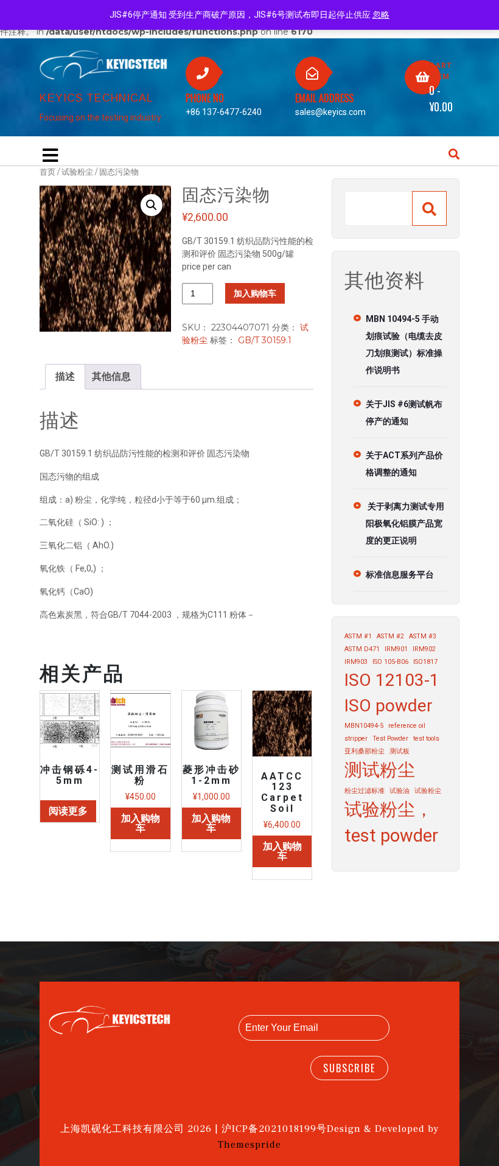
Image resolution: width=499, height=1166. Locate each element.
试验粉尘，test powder (391, 822)
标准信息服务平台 (400, 574)
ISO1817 (425, 662)
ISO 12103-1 (391, 680)
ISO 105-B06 (390, 662)
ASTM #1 (358, 636)
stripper (356, 738)
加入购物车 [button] (140, 823)
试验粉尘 (77, 171)
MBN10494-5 (363, 726)
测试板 (399, 751)
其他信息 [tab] (111, 376)
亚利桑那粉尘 (364, 751)
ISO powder (388, 706)
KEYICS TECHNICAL (96, 98)
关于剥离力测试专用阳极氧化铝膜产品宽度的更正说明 (405, 523)
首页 (47, 171)
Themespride (249, 1145)
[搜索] (429, 208)
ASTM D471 (362, 649)
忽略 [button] (380, 14)
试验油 (399, 791)
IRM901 (396, 649)
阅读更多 (68, 811)
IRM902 (424, 649)
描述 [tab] (65, 376)
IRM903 (356, 662)
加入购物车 (255, 293)
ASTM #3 (422, 636)
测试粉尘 (379, 769)
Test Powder (390, 738)
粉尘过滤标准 (364, 791)
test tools (426, 738)
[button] (151, 205)
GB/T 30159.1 (264, 340)
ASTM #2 (390, 636)
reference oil (406, 726)
